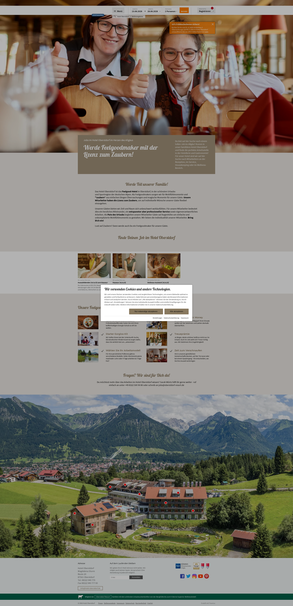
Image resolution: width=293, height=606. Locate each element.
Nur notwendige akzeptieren (146, 312)
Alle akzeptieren (176, 312)
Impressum (185, 318)
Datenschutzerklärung (171, 318)
